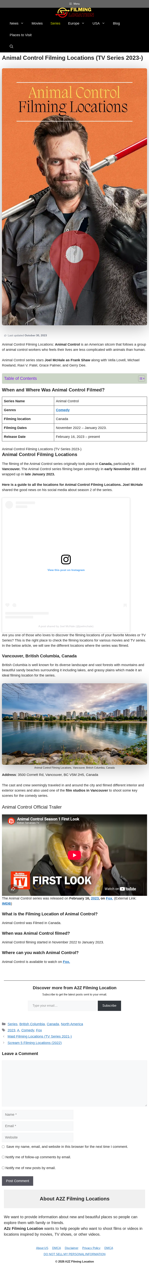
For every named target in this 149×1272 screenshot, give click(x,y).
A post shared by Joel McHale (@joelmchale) (66, 626)
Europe (73, 23)
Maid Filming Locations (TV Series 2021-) (40, 1036)
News (14, 23)
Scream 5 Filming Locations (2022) (35, 1043)
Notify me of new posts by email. (30, 1168)
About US (42, 1248)
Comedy (27, 1030)
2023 (95, 898)
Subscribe (109, 1005)
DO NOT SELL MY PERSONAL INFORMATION (75, 1254)
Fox (39, 1030)
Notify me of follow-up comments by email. (38, 1157)
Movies (37, 23)
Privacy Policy (91, 1248)
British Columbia (32, 1024)
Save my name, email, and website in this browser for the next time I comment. (67, 1147)
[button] (11, 46)
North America (72, 1024)
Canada (53, 1024)
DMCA (56, 1248)
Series (55, 23)
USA (96, 23)
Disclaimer (71, 1248)
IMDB (6, 904)
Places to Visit (21, 35)
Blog (116, 23)
